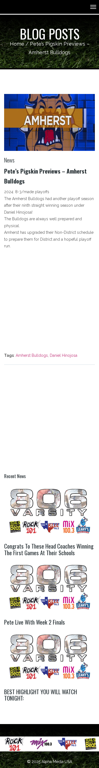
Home (17, 44)
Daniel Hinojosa (63, 355)
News (9, 160)
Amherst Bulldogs (32, 355)
